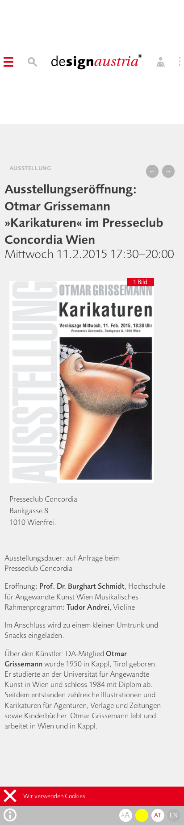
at (158, 815)
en (174, 815)
